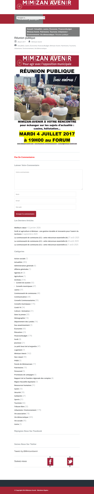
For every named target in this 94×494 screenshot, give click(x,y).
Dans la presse (20, 314)
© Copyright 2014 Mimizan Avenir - (31, 490)
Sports (16, 399)
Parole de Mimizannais (23, 364)
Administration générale (23, 266)
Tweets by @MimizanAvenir (26, 451)
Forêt (16, 339)
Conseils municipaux (24, 286)
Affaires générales (21, 269)
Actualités (38, 29)
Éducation (18, 332)
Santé (16, 389)
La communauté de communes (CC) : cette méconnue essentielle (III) (41, 237)
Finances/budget (65, 29)
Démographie (19, 318)
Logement (18, 350)
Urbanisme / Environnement (24, 48)
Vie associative (20, 414)
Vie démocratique (47, 34)
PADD (16, 360)
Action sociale (19, 259)
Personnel (18, 371)
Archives (17, 280)
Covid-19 (17, 307)
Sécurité (17, 392)
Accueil (30, 29)
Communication (20, 297)
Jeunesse (17, 343)
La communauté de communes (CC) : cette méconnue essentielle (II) (40, 241)
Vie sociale (18, 421)
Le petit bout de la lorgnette (25, 346)
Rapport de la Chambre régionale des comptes (32, 378)
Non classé (18, 357)
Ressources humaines (22, 385)
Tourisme (53, 32)
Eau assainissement (22, 325)
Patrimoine (44, 32)
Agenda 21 (18, 273)
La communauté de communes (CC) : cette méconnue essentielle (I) (40, 245)
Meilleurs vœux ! (20, 228)
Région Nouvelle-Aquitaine (24, 382)
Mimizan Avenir (33, 32)
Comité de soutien (23, 283)
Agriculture (18, 276)
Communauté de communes (25, 293)
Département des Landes (24, 322)
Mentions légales (42, 490)
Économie (53, 29)
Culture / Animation (22, 311)
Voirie (16, 424)
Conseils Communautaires (24, 300)
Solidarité (18, 396)
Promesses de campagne (24, 375)
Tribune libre (19, 406)
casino (45, 29)
